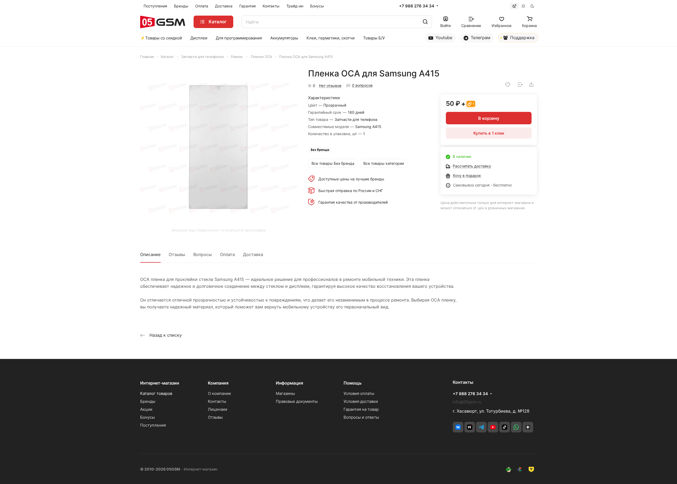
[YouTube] (493, 427)
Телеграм (479, 37)
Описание (150, 254)
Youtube (443, 37)
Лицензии (217, 409)
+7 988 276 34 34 (416, 6)
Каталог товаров (156, 393)
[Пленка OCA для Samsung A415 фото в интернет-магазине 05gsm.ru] (218, 146)
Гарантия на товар (361, 409)
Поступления (153, 425)
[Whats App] (516, 427)
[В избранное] (507, 84)
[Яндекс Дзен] (528, 427)
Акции (146, 409)
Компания (218, 383)
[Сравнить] (520, 84)
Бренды (147, 401)
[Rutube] (469, 427)
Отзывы (177, 254)
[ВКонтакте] (458, 427)
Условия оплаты (359, 393)
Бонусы (147, 417)
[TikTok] (504, 427)
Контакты (217, 401)
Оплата (227, 254)
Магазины (285, 393)
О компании (219, 393)
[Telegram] (481, 427)
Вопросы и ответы (361, 417)
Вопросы (202, 254)
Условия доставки (361, 401)
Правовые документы (297, 401)
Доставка (253, 254)
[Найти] (425, 22)
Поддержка (521, 37)
